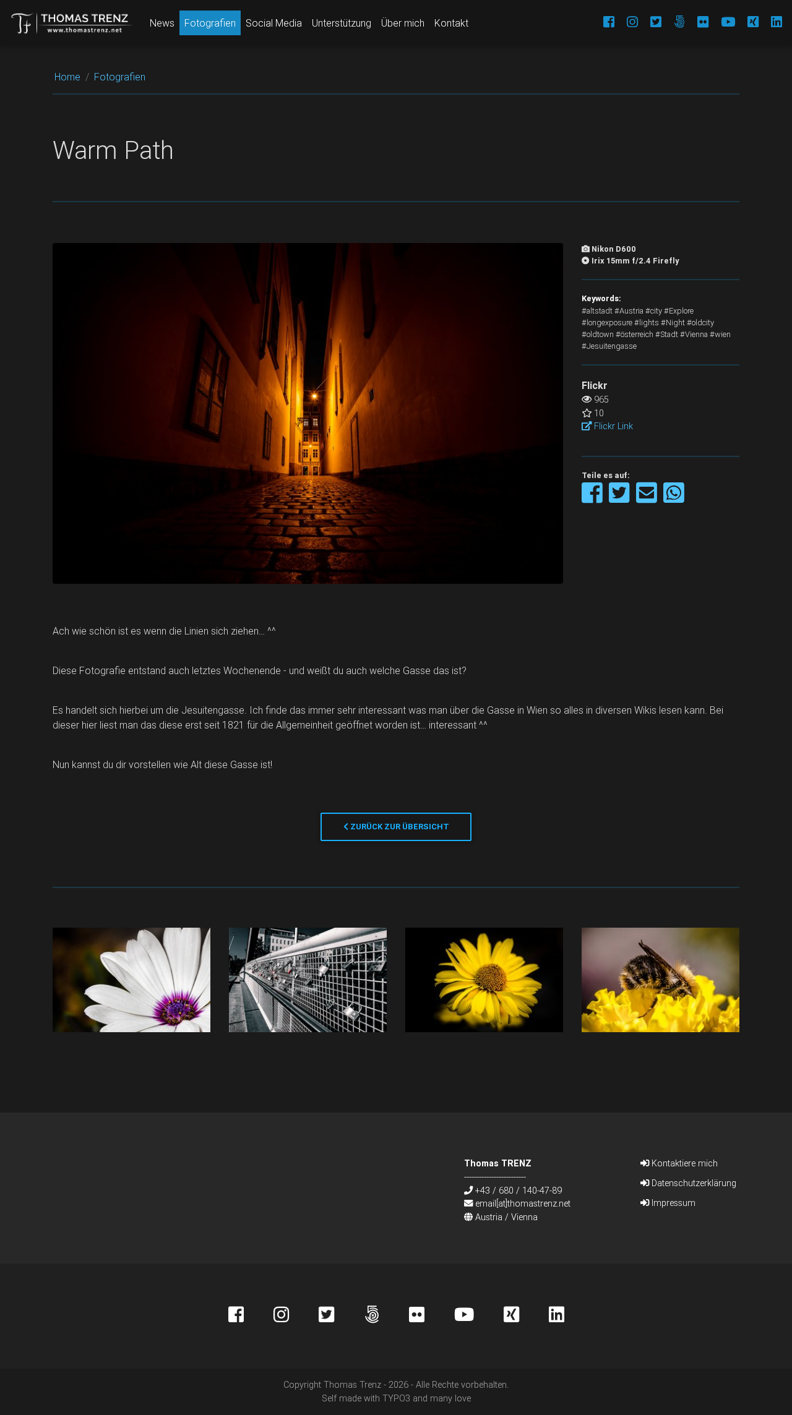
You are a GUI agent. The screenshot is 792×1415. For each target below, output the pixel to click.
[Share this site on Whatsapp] (673, 499)
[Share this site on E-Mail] (647, 499)
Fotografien (210, 23)
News (162, 23)
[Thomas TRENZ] (72, 22)
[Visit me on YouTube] (721, 22)
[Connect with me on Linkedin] (770, 22)
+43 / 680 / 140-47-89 (518, 1190)
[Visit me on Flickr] (696, 22)
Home (67, 77)
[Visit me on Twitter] (649, 22)
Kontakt (451, 23)
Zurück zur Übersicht (398, 826)
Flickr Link (612, 426)
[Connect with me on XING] (747, 22)
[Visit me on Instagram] (626, 22)
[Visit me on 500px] (673, 22)
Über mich (402, 23)
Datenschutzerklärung (692, 1183)
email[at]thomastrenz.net (522, 1203)
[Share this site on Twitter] (620, 499)
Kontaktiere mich (683, 1163)
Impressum (672, 1202)
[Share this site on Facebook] (593, 499)
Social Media (274, 23)
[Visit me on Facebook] (602, 22)
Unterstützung (341, 23)
